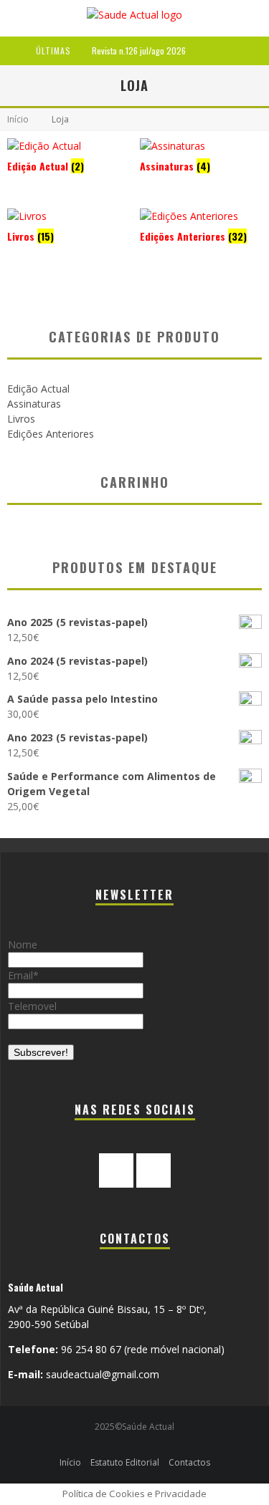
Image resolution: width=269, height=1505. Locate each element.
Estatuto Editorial (124, 1462)
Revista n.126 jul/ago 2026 (139, 50)
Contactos (189, 1462)
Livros (21, 418)
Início (18, 119)
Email (20, 975)
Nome (22, 944)
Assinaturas (34, 403)
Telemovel (32, 1006)
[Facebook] (116, 1170)
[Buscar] (260, 51)
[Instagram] (153, 1170)
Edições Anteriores (50, 434)
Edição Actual (38, 388)
